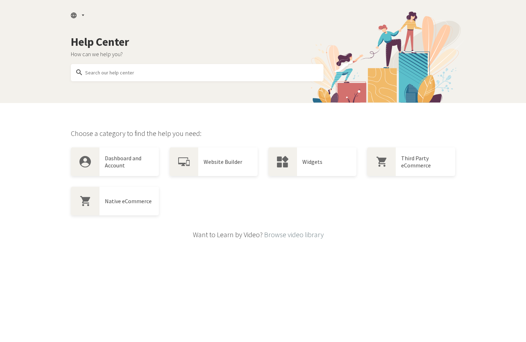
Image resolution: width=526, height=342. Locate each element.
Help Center (100, 42)
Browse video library (294, 234)
